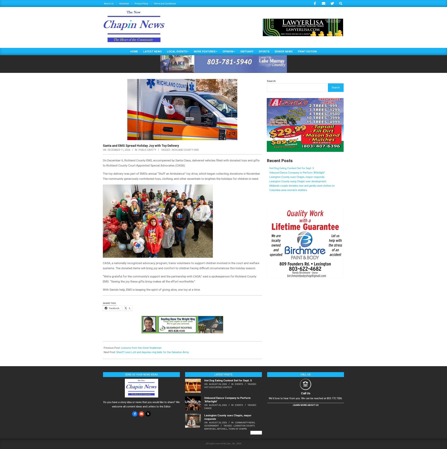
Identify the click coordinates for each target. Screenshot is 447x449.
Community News (245, 422)
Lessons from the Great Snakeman (141, 347)
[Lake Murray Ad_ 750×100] (223, 56)
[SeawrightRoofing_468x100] (182, 318)
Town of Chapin (238, 429)
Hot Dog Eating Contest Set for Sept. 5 (291, 168)
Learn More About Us (305, 405)
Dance (208, 408)
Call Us (305, 393)
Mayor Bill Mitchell (216, 429)
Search (271, 81)
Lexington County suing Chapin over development (297, 181)
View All (256, 432)
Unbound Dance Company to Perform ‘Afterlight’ (297, 172)
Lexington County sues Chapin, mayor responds (296, 177)
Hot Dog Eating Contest (218, 387)
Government (211, 425)
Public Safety (147, 150)
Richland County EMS (185, 150)
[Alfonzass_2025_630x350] (305, 100)
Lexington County (244, 425)
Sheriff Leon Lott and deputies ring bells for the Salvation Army (152, 352)
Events (239, 384)
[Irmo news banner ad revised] (303, 20)
